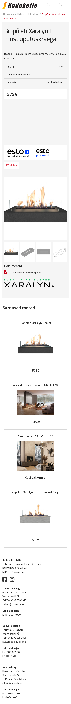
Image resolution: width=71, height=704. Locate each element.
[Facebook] (4, 579)
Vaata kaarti (9, 596)
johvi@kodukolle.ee (12, 683)
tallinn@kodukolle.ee (13, 604)
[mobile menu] (65, 5)
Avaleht (10, 14)
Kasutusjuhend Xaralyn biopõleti (25, 272)
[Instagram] (12, 579)
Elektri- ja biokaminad (28, 14)
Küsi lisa (11, 165)
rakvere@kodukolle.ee (14, 642)
